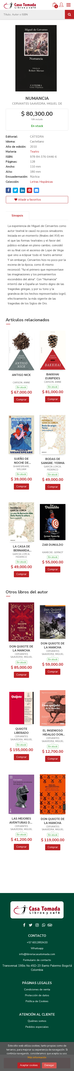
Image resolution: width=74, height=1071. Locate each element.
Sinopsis (17, 215)
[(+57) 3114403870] (43, 925)
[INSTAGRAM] (37, 925)
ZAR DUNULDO (52, 545)
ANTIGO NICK (21, 375)
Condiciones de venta (37, 989)
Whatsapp (37, 948)
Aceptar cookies (29, 1065)
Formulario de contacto (37, 960)
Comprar (21, 399)
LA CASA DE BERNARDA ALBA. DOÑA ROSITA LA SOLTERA (21, 548)
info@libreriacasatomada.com (37, 954)
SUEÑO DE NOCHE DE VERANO (21, 461)
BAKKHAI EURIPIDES (52, 376)
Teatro (34, 152)
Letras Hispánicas (41, 182)
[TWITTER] (30, 925)
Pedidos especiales (37, 1027)
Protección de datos (37, 995)
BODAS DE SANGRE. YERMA (53, 461)
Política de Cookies (37, 1001)
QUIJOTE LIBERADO (21, 731)
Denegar (49, 1065)
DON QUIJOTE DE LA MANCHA (21, 648)
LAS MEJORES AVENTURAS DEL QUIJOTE (21, 820)
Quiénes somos (37, 1021)
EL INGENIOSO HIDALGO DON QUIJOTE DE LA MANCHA (52, 732)
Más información (37, 1057)
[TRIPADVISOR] (50, 925)
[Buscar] (69, 14)
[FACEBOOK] (24, 925)
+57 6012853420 (37, 942)
